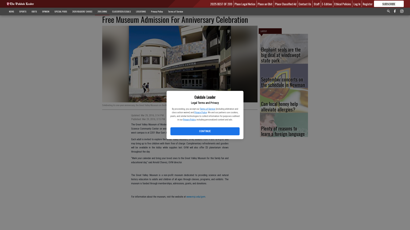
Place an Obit (265, 4)
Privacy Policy (200, 112)
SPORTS (22, 11)
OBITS (34, 11)
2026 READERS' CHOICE (82, 11)
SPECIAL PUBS (60, 11)
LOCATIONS (141, 11)
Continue (205, 131)
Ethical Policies (342, 4)
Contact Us (305, 4)
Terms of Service (207, 109)
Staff (317, 4)
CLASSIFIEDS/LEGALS (121, 11)
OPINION (45, 11)
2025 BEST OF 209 (221, 4)
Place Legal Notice (245, 4)
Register (368, 4)
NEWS (11, 11)
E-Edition (327, 4)
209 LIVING (102, 11)
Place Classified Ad (285, 4)
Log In (357, 4)
